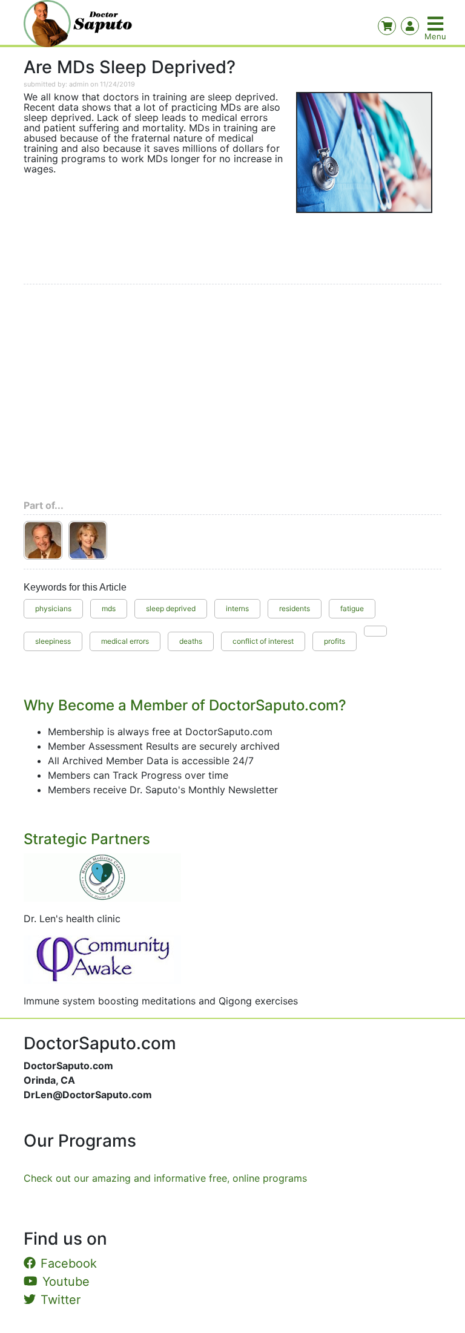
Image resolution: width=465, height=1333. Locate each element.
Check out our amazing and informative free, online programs (165, 1178)
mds (109, 608)
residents (294, 608)
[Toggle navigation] (436, 23)
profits (334, 641)
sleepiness (53, 641)
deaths (190, 641)
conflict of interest (263, 641)
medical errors (125, 641)
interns (237, 608)
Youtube (66, 1281)
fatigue (352, 608)
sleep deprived (171, 608)
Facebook (69, 1263)
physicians (53, 608)
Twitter (61, 1299)
